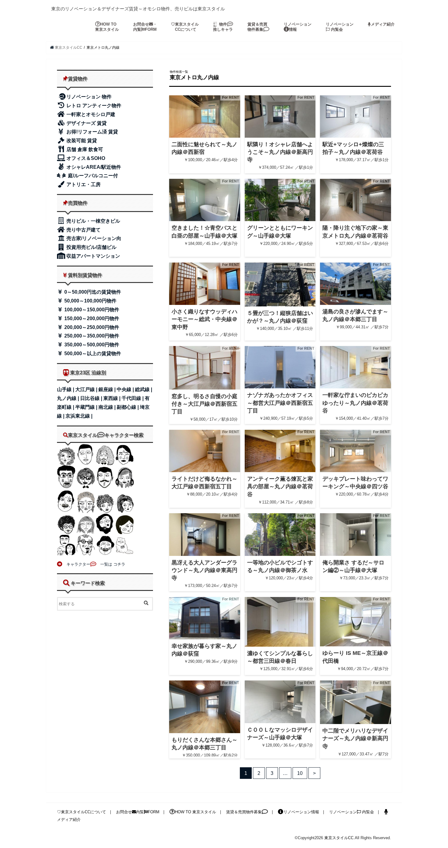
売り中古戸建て (83, 229)
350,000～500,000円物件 (91, 344)
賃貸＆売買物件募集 (257, 27)
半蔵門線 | (86, 407)
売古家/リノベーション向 (93, 238)
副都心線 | (128, 407)
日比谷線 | (91, 398)
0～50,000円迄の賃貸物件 (92, 292)
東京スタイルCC (339, 838)
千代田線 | (133, 398)
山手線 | (66, 389)
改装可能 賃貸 (81, 140)
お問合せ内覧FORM (137, 812)
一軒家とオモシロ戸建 (90, 114)
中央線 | (126, 389)
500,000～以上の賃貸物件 (92, 353)
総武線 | (143, 389)
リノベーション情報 (297, 27)
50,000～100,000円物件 (89, 300)
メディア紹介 (383, 24)
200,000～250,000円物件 (91, 327)
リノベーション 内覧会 (340, 27)
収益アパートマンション (92, 256)
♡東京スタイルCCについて (81, 812)
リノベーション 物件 (89, 96)
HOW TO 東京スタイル (107, 27)
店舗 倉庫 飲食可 (84, 149)
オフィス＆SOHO (85, 158)
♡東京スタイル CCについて (185, 27)
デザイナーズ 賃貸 (86, 123)
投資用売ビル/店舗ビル (90, 247)
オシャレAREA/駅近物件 (93, 167)
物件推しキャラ (223, 27)
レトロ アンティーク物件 (93, 105)
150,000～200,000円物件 (91, 318)
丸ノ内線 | (68, 398)
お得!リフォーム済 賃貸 (91, 131)
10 (300, 773)
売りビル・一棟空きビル (92, 221)
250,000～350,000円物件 (91, 335)
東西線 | (112, 398)
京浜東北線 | (79, 416)
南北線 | (107, 407)
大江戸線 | (86, 389)
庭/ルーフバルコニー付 (92, 175)
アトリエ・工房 (83, 184)
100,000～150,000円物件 (91, 309)
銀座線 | (107, 389)
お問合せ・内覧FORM (145, 27)
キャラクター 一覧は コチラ (93, 564)
